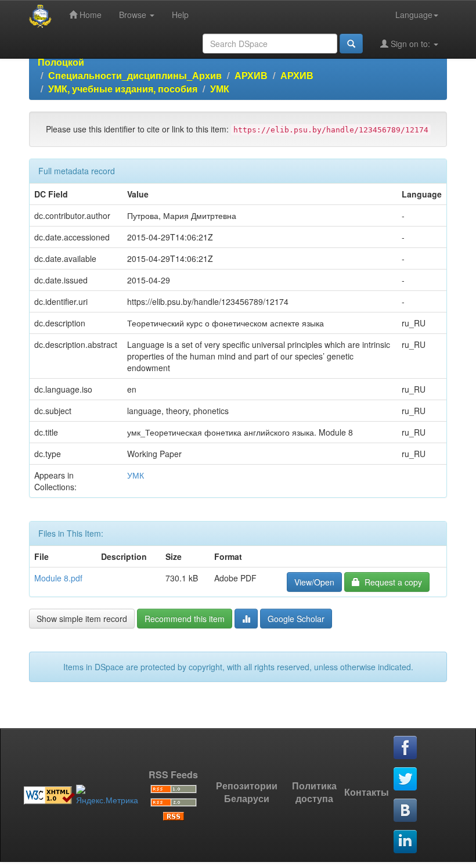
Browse (134, 14)
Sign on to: (410, 43)
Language (413, 14)
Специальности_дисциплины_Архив (135, 75)
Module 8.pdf (58, 578)
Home (89, 14)
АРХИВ (251, 75)
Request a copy (391, 582)
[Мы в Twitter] (406, 779)
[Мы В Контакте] (406, 811)
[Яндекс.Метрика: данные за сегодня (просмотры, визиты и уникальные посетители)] (107, 795)
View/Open (314, 582)
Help (180, 14)
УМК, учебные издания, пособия (122, 88)
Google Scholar (296, 618)
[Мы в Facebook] (406, 748)
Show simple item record (82, 618)
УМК (219, 88)
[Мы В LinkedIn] (406, 842)
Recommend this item (185, 618)
